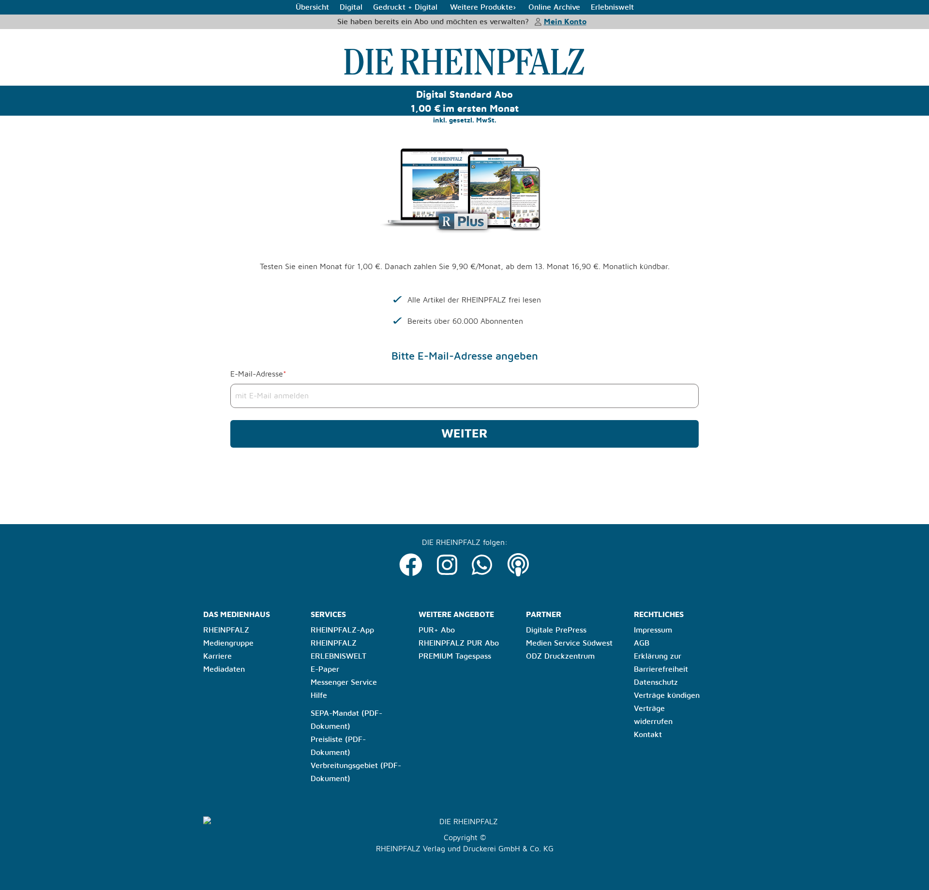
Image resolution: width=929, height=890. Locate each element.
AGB (641, 643)
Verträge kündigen (667, 695)
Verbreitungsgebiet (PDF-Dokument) (356, 772)
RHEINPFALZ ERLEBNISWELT (338, 649)
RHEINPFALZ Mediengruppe (228, 636)
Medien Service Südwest (569, 643)
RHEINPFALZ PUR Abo (459, 643)
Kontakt (648, 735)
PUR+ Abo (437, 630)
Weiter (464, 434)
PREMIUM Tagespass (455, 656)
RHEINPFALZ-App (342, 630)
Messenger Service (344, 682)
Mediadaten (224, 669)
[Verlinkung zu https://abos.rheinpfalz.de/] (464, 61)
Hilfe (319, 695)
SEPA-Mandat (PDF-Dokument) (346, 719)
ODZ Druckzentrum (560, 656)
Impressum (653, 630)
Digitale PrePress (556, 630)
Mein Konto (565, 22)
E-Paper (325, 669)
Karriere (217, 656)
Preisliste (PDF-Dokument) (338, 746)
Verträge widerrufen (653, 715)
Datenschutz (656, 682)
